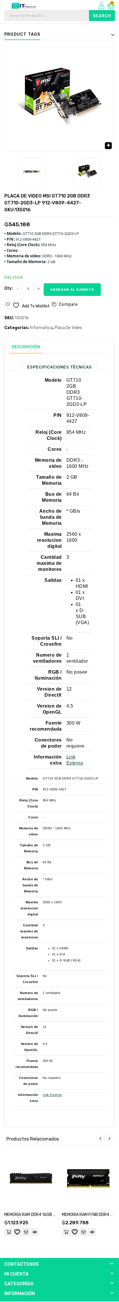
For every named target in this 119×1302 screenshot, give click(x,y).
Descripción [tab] (26, 346)
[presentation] (100, 1138)
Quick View (35, 1232)
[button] (108, 145)
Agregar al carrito (72, 290)
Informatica (41, 327)
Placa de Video (68, 327)
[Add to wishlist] (17, 1232)
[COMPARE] (26, 1232)
